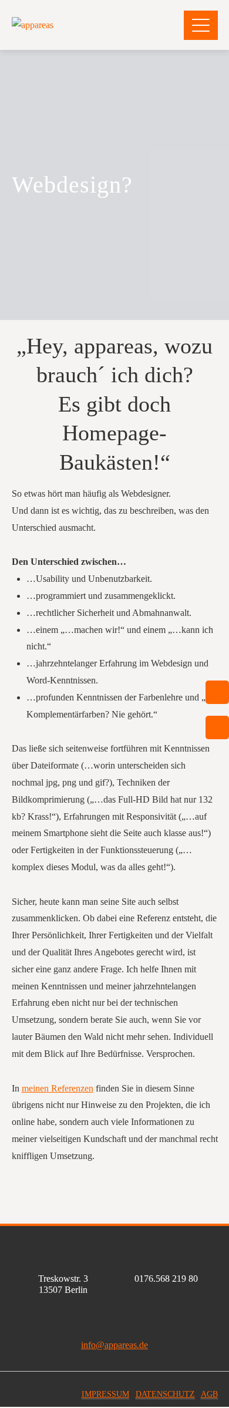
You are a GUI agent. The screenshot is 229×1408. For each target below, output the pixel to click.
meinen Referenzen (57, 1088)
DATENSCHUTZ (165, 1394)
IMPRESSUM (105, 1394)
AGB (209, 1394)
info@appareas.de (114, 1345)
